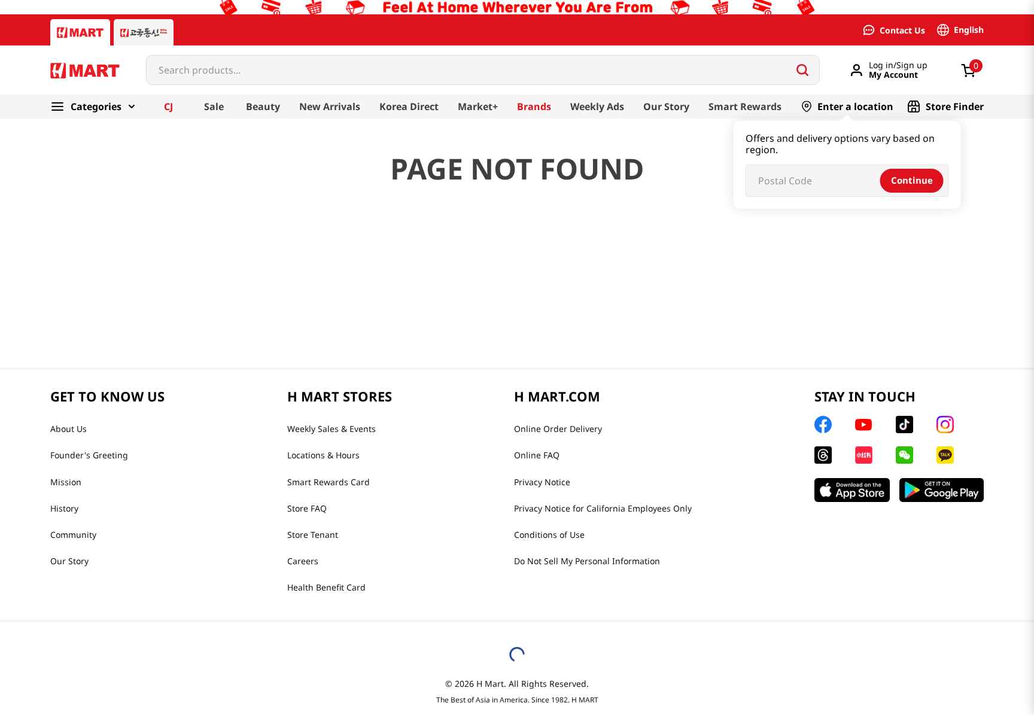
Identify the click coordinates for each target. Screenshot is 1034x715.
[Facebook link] (823, 424)
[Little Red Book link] (863, 455)
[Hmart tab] (80, 32)
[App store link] (852, 490)
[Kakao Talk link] (945, 455)
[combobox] (483, 70)
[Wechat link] (904, 455)
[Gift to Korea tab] (144, 32)
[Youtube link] (863, 425)
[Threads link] (823, 455)
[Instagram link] (945, 424)
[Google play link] (941, 490)
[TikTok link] (904, 424)
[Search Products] (802, 70)
